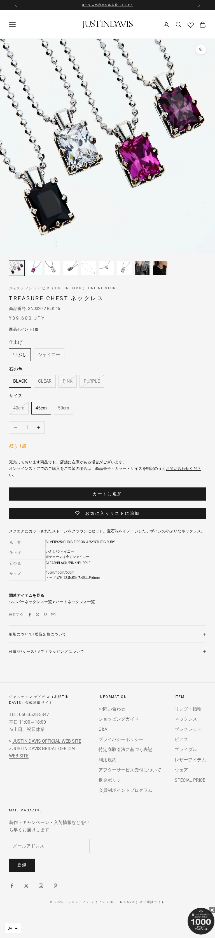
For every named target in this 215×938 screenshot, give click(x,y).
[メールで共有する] (53, 614)
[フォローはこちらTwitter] (26, 886)
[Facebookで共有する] (29, 614)
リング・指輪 (188, 709)
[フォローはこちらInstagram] (41, 886)
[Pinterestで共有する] (45, 614)
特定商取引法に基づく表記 (125, 749)
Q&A (103, 729)
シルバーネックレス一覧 (30, 602)
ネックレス (186, 719)
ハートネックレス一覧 (75, 602)
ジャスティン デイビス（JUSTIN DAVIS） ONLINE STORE (63, 288)
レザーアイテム (190, 759)
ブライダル (186, 749)
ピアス (181, 739)
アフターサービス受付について (130, 770)
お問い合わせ (112, 709)
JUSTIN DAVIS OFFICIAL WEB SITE (46, 741)
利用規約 (107, 759)
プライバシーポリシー (121, 739)
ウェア (181, 770)
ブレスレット (188, 729)
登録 (22, 865)
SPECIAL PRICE (190, 780)
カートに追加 (107, 493)
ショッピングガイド (119, 719)
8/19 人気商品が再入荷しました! (107, 4)
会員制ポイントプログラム (125, 790)
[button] (12, 928)
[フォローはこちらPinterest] (55, 886)
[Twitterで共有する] (37, 614)
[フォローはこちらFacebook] (12, 886)
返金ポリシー (112, 780)
